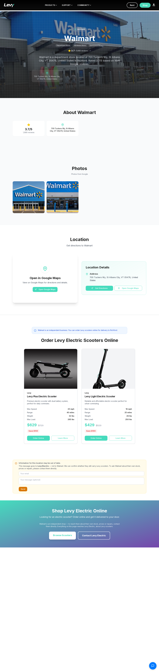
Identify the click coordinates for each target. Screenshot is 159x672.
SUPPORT (66, 5)
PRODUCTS (50, 5)
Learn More (63, 438)
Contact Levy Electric (94, 535)
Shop (145, 5)
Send (23, 489)
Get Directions (101, 288)
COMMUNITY (83, 5)
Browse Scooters (62, 535)
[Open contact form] (153, 666)
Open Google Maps (47, 289)
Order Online (38, 438)
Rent (132, 5)
